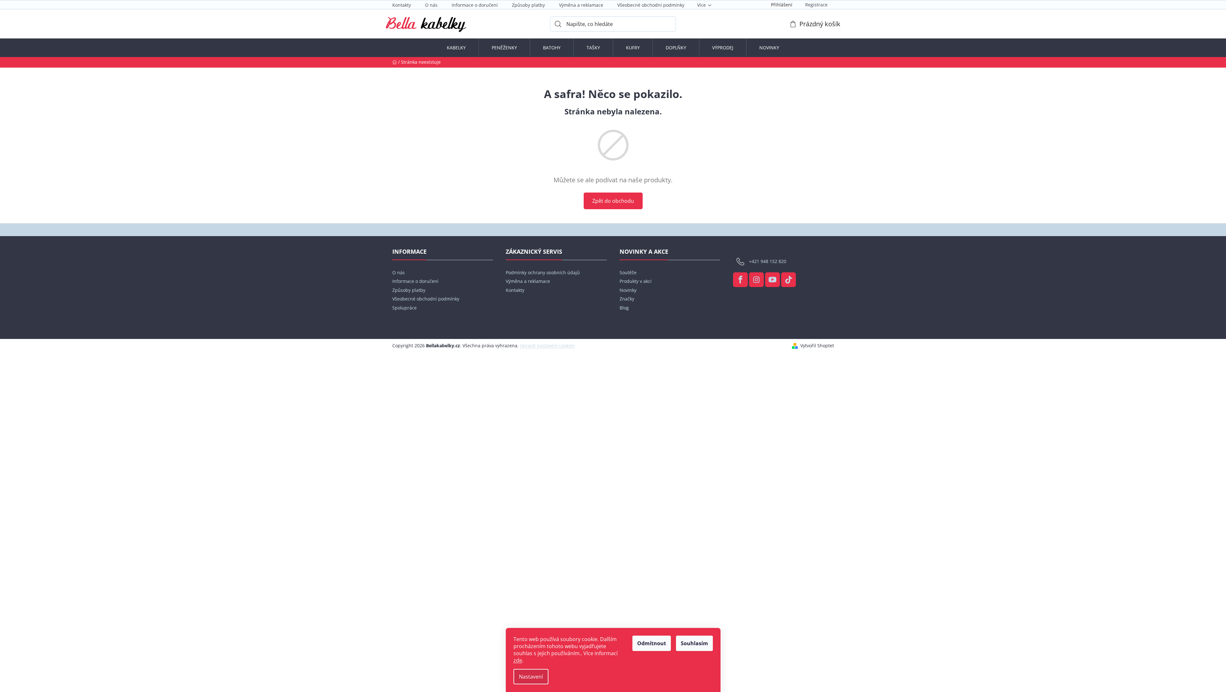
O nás (431, 5)
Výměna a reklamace (581, 5)
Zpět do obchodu (613, 200)
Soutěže (628, 272)
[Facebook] (740, 279)
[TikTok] (788, 279)
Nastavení (531, 676)
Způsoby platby (528, 5)
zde (517, 660)
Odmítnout (651, 643)
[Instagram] (756, 279)
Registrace (816, 5)
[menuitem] (456, 47)
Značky (627, 299)
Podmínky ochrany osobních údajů (543, 272)
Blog (624, 308)
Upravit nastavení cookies (547, 345)
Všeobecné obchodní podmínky (650, 5)
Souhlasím (694, 643)
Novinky (628, 290)
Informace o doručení (475, 5)
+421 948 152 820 (767, 261)
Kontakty (401, 5)
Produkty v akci (636, 281)
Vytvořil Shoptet (817, 345)
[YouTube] (772, 279)
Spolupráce (404, 308)
